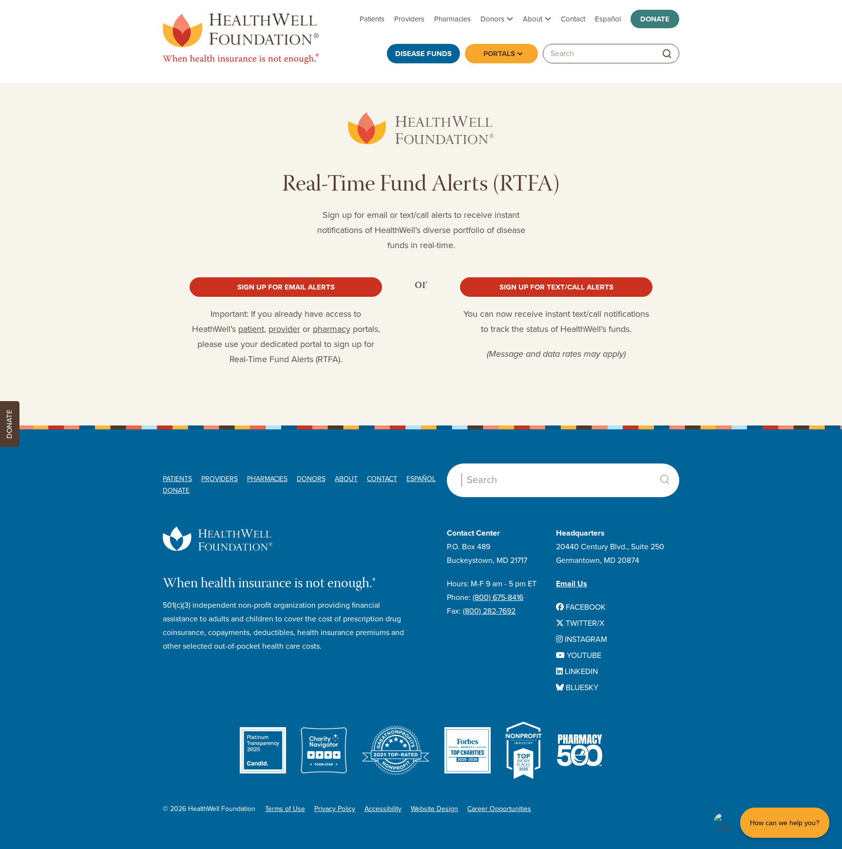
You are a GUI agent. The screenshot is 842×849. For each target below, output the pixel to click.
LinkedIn (580, 671)
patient (251, 329)
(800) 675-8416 (498, 597)
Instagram (585, 639)
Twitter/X (584, 623)
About (532, 19)
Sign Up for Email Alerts (286, 287)
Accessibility (383, 809)
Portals (499, 53)
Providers (409, 19)
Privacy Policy (334, 809)
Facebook (585, 607)
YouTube (583, 655)
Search (665, 479)
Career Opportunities (499, 809)
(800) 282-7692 (489, 611)
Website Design (434, 809)
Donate (655, 19)
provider (284, 329)
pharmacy (331, 329)
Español (608, 19)
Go (667, 53)
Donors (492, 19)
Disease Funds (423, 53)
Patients (372, 19)
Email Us (571, 584)
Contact (573, 19)
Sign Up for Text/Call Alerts (556, 287)
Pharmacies (452, 19)
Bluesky (581, 688)
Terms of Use (285, 809)
